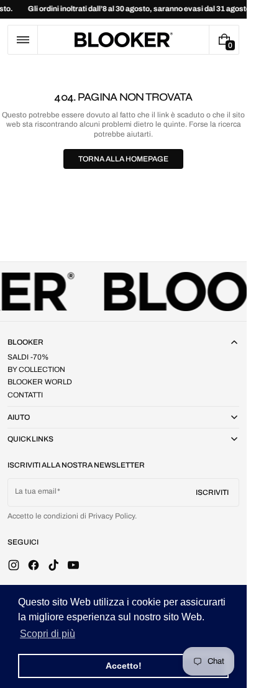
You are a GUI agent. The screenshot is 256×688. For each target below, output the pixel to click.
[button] (22, 39)
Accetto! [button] (124, 666)
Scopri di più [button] (47, 633)
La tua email (36, 491)
